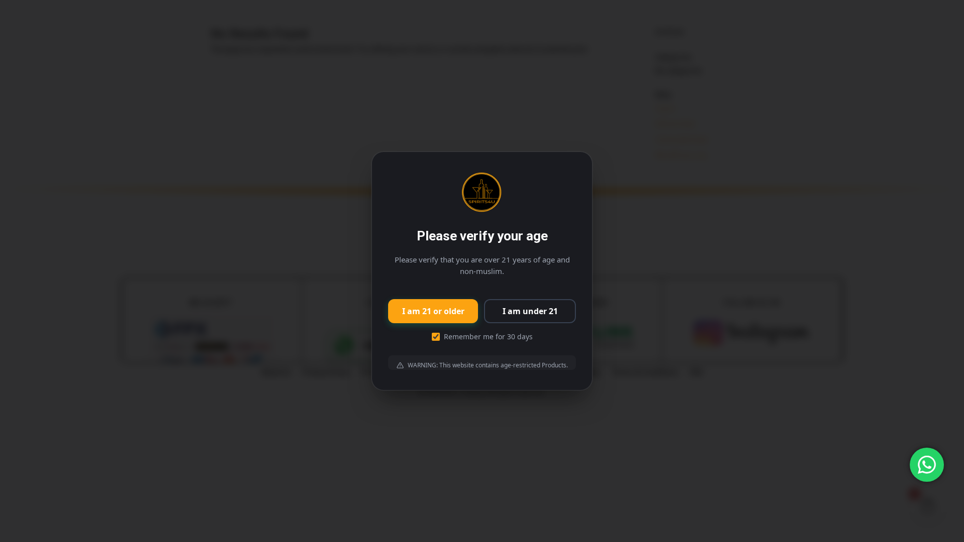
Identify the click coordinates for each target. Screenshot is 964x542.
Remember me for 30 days (488, 336)
